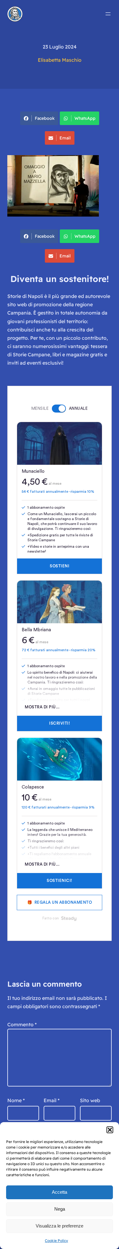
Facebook (45, 118)
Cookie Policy (56, 1240)
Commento (22, 1024)
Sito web (90, 1100)
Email (65, 138)
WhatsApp (85, 118)
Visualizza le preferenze (59, 1225)
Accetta (59, 1192)
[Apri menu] (108, 14)
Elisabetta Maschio (59, 60)
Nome (16, 1100)
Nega (59, 1209)
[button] (110, 1130)
